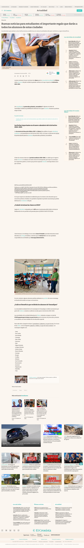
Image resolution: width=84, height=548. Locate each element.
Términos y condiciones (43, 541)
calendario (22, 209)
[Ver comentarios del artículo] (29, 76)
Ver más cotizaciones (78, 14)
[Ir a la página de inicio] (8, 10)
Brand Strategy (68, 6)
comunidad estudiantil (47, 80)
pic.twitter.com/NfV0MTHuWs (21, 191)
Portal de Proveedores (56, 539)
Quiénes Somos (44, 539)
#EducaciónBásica (53, 187)
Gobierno (21, 311)
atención (44, 161)
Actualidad (13, 6)
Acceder (79, 10)
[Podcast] (46, 535)
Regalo (20, 390)
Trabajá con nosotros (69, 539)
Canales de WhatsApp (23, 539)
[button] (81, 464)
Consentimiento (58, 541)
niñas (19, 325)
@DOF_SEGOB (25, 187)
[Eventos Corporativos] (33, 535)
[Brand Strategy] (40, 535)
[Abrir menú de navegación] (2, 10)
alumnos (20, 82)
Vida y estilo (51, 6)
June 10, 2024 (28, 192)
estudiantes (19, 106)
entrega (23, 235)
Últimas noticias (5, 6)
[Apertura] (26, 535)
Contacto (12, 539)
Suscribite (34, 539)
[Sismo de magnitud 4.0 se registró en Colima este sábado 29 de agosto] (73, 429)
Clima (61, 6)
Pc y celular (43, 6)
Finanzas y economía (23, 6)
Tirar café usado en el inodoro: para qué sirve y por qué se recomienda (75, 138)
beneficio (46, 108)
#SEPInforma (17, 185)
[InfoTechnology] (56, 535)
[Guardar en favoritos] (58, 73)
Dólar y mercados (35, 6)
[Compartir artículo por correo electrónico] (26, 76)
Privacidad (51, 541)
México (39, 315)
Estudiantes (18, 17)
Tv (57, 6)
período (46, 298)
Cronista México (4, 17)
